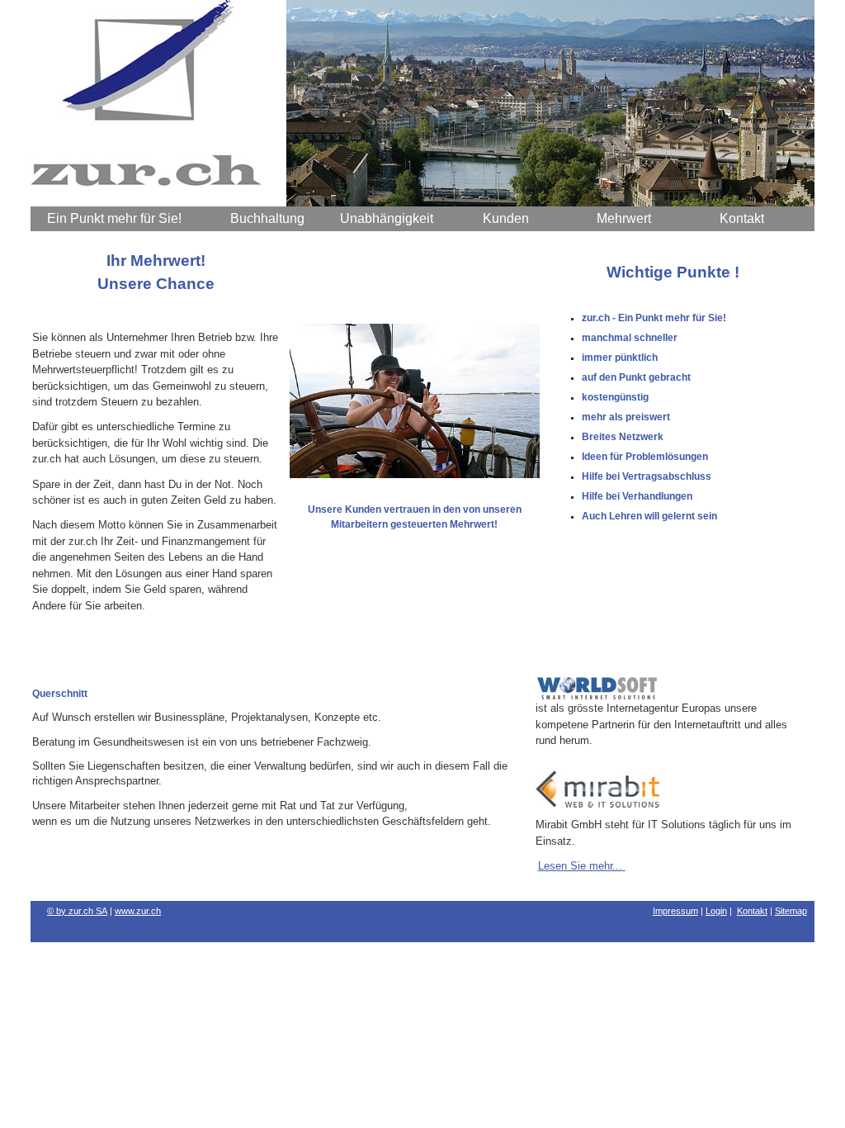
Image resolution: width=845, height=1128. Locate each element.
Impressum (675, 911)
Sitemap (791, 911)
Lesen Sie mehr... (580, 866)
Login (716, 911)
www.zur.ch (138, 911)
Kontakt (752, 911)
